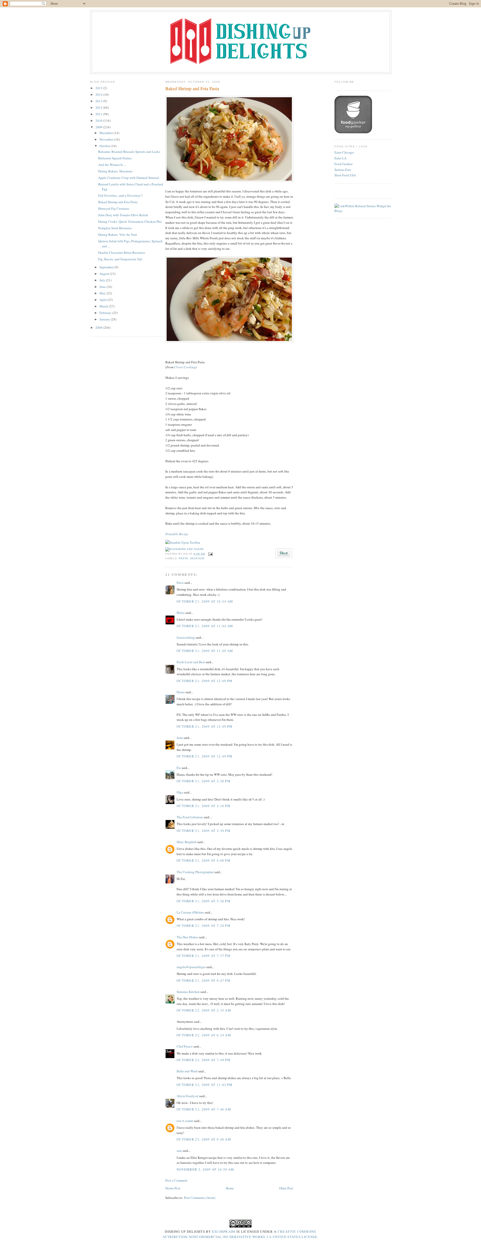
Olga (180, 792)
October (105, 146)
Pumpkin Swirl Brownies (115, 228)
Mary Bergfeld (186, 842)
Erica (180, 582)
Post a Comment (176, 1180)
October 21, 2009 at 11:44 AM (205, 626)
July (102, 280)
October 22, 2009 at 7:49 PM (203, 1060)
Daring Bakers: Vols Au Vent (117, 234)
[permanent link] (182, 542)
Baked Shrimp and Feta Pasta (118, 202)
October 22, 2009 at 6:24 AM (204, 1035)
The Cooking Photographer (195, 872)
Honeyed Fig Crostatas (113, 208)
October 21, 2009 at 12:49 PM (204, 726)
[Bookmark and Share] (184, 549)
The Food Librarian (190, 817)
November (106, 139)
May (102, 293)
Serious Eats (342, 169)
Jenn (180, 737)
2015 (99, 88)
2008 (99, 327)
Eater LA (340, 158)
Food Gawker (343, 164)
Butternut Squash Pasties (115, 158)
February (105, 312)
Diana (181, 692)
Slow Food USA (345, 175)
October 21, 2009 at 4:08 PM (203, 860)
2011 (99, 114)
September (106, 267)
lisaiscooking (186, 637)
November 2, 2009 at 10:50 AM (205, 1169)
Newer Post (172, 1188)
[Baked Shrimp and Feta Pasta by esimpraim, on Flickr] (229, 180)
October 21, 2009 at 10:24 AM (205, 601)
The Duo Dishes (187, 937)
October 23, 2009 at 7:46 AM (204, 1109)
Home (230, 1188)
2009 (99, 127)
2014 (99, 94)
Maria (181, 612)
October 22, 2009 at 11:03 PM (204, 1084)
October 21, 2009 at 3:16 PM (203, 806)
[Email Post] (210, 553)
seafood (197, 558)
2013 (99, 101)
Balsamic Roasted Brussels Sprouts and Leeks (129, 151)
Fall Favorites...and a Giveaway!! (120, 195)
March (104, 306)
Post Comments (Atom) (199, 1197)
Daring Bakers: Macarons (115, 171)
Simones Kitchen (188, 991)
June (102, 286)
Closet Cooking (184, 367)
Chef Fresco (185, 1046)
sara (179, 1150)
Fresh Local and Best (191, 662)
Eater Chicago (344, 152)
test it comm (185, 1120)
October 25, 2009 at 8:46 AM (204, 1139)
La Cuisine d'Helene (190, 912)
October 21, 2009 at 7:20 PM (203, 925)
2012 (99, 107)
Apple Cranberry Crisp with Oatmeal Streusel (128, 177)
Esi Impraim (223, 1231)
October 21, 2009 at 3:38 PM (203, 830)
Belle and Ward (187, 1071)
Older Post (286, 1188)
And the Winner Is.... (112, 164)
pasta (183, 558)
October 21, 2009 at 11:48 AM (205, 650)
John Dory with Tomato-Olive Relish (123, 215)
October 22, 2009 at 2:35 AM (204, 1010)
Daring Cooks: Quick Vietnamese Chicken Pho (130, 221)
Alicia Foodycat (187, 1096)
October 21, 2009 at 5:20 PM (203, 901)
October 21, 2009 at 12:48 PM (204, 681)
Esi (179, 767)
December (106, 133)
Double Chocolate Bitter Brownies (121, 252)
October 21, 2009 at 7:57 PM (203, 955)
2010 (99, 120)
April (103, 299)
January (105, 319)
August (104, 273)
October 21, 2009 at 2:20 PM (203, 781)
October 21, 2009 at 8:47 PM (203, 980)
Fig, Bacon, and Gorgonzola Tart (120, 259)
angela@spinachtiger (191, 967)
